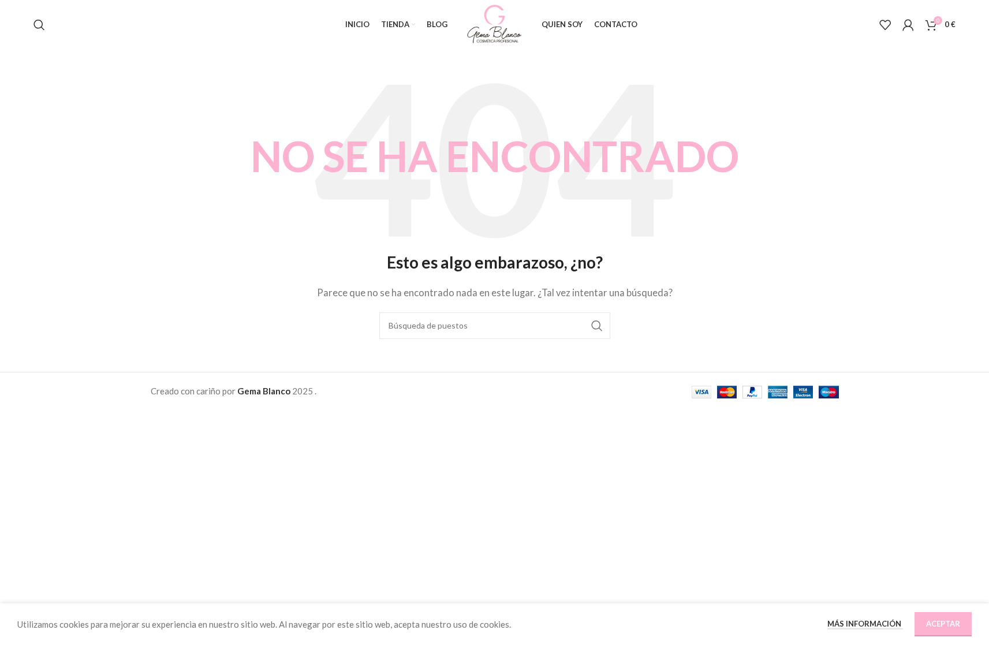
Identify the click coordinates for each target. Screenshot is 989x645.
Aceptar (943, 623)
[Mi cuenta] (908, 24)
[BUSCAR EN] (597, 325)
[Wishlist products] (885, 24)
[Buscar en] (39, 24)
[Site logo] (494, 23)
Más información (865, 623)
